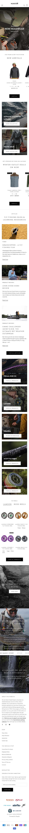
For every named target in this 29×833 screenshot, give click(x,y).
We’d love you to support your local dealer (15, 718)
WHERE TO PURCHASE (12, 435)
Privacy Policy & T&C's (7, 759)
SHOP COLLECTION (11, 123)
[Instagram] (5, 724)
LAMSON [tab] (7, 504)
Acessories (4, 738)
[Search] (24, 5)
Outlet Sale (5, 740)
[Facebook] (2, 724)
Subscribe (7, 789)
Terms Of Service (6, 762)
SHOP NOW (14, 591)
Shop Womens (5, 735)
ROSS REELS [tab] (20, 504)
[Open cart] (27, 5)
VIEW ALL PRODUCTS (12, 380)
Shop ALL (14, 96)
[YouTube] (9, 724)
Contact (4, 764)
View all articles (14, 353)
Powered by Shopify (14, 816)
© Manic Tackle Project (14, 814)
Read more (5, 259)
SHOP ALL (14, 203)
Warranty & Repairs (7, 757)
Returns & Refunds (6, 754)
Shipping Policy (6, 751)
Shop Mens (4, 733)
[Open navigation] (2, 5)
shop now (21, 43)
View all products (14, 559)
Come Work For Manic (7, 749)
